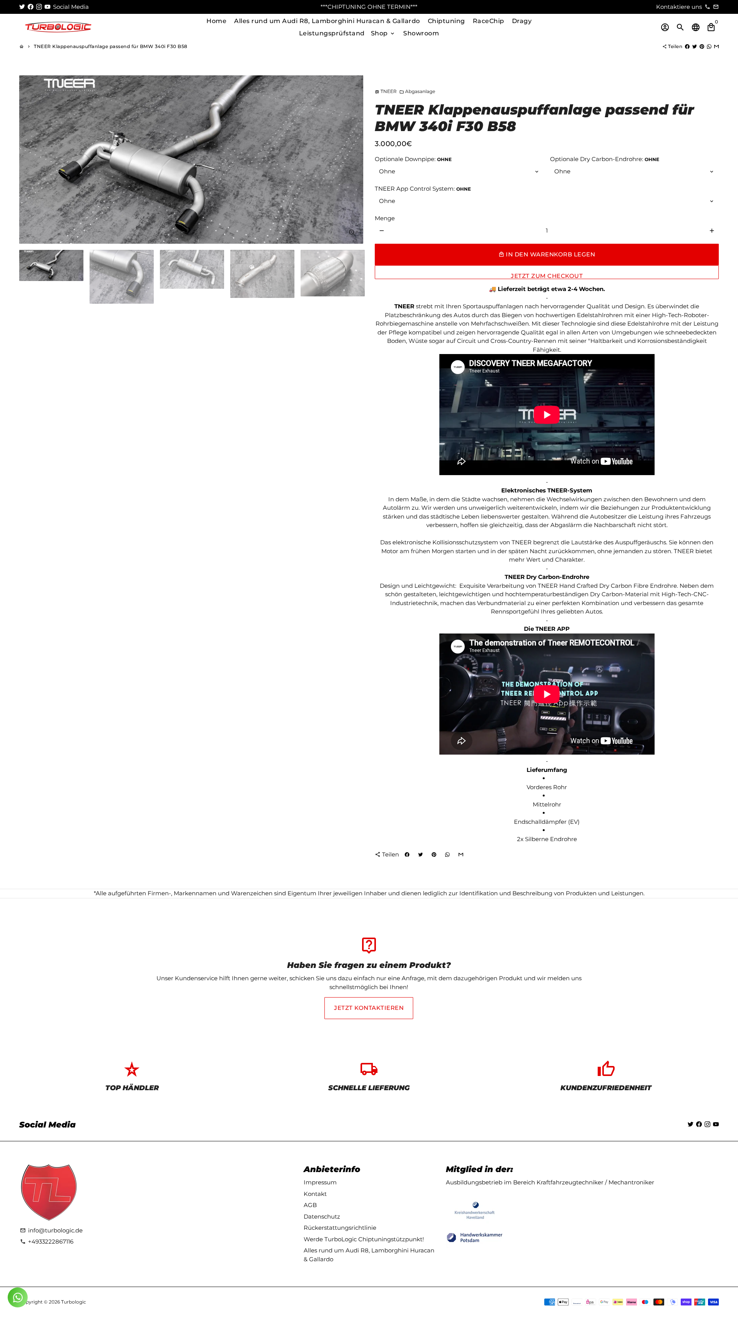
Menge (385, 218)
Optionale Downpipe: (413, 159)
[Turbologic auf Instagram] (39, 6)
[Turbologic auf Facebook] (30, 6)
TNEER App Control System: (423, 188)
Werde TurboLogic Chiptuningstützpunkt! (364, 1239)
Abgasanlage (417, 91)
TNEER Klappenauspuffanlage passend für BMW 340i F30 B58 (111, 46)
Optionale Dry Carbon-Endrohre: (604, 159)
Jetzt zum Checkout (547, 275)
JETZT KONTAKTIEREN (369, 1007)
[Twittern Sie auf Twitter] (694, 46)
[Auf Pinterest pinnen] (702, 46)
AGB (310, 1205)
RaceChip (488, 21)
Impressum (320, 1182)
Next (353, 159)
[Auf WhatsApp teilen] (709, 46)
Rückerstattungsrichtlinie (340, 1227)
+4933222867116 (46, 1241)
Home (216, 21)
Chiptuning (446, 21)
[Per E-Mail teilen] (716, 46)
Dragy (522, 21)
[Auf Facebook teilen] (687, 46)
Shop (383, 33)
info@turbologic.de (51, 1230)
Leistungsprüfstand (332, 33)
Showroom (421, 33)
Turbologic (73, 1302)
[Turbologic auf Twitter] (22, 6)
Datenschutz (322, 1216)
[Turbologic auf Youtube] (47, 6)
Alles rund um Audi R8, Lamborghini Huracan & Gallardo (327, 21)
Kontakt (315, 1193)
